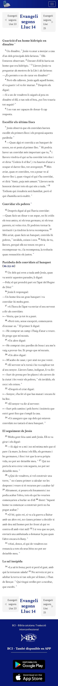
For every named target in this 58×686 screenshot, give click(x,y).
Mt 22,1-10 (9, 266)
